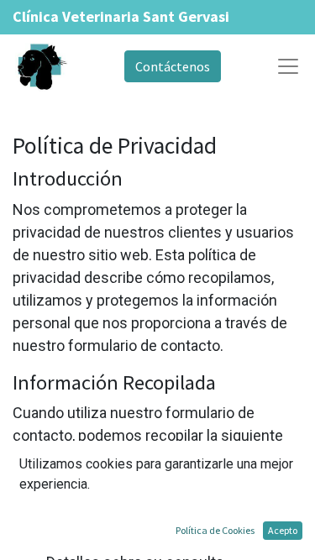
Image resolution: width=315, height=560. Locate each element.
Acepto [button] (282, 530)
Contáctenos (172, 66)
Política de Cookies (215, 530)
